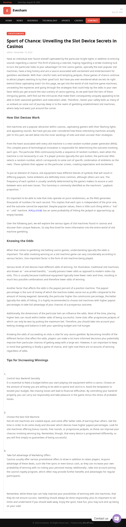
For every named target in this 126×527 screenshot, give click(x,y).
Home (9, 20)
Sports (66, 20)
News (20, 20)
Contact (93, 20)
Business (32, 20)
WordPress (88, 522)
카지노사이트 (35, 210)
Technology (49, 20)
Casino (78, 20)
